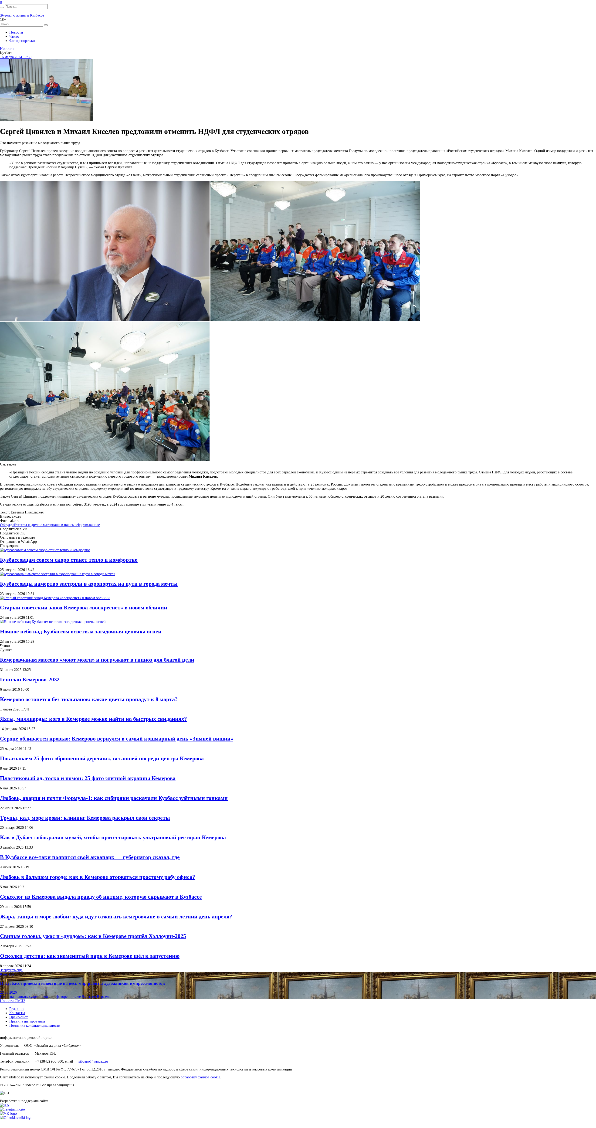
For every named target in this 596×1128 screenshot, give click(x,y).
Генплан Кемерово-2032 (30, 679)
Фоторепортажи (22, 41)
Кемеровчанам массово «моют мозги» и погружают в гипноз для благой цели (97, 660)
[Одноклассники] (16, 1118)
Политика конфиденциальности (34, 1025)
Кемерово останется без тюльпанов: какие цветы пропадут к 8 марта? (89, 699)
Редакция (16, 1009)
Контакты (17, 1013)
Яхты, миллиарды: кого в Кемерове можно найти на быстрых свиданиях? (93, 719)
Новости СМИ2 (12, 1001)
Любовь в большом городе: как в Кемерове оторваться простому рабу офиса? (97, 877)
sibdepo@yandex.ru (93, 1061)
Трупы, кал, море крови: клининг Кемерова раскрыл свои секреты (85, 818)
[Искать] (2, 7)
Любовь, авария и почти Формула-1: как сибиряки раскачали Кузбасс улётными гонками (114, 798)
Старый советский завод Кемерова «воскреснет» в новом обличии (83, 608)
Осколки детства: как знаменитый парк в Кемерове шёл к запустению (89, 956)
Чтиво (14, 36)
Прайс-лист (18, 1017)
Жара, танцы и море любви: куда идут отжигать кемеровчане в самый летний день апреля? (116, 917)
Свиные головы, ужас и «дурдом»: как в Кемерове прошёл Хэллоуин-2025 (93, 936)
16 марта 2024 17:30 (15, 57)
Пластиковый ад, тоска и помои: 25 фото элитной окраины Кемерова (88, 778)
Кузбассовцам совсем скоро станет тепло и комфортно (69, 560)
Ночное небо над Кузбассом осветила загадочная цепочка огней (80, 632)
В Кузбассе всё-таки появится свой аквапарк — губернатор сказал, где (90, 857)
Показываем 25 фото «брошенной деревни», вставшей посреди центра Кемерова (102, 758)
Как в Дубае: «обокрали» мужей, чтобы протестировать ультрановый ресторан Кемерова (113, 837)
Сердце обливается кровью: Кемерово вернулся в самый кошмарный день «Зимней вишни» (116, 739)
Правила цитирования (27, 1021)
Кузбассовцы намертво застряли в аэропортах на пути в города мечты (89, 584)
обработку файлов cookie (200, 1077)
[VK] (8, 1113)
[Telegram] (12, 1109)
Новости (16, 32)
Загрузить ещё (11, 970)
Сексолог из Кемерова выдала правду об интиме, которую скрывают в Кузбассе (101, 897)
